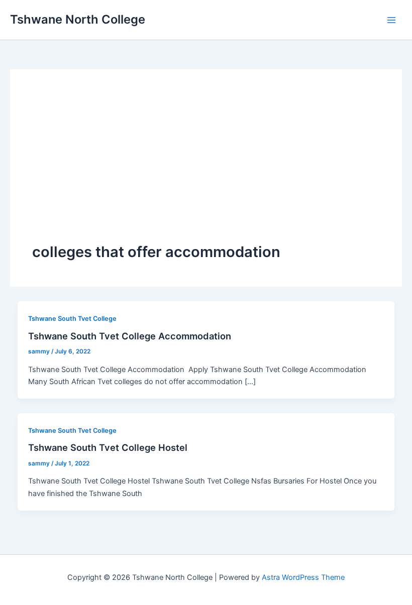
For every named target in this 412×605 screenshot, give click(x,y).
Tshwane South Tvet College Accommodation (129, 335)
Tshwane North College (77, 19)
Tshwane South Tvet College (72, 318)
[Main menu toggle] (391, 20)
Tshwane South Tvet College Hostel (107, 447)
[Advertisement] (206, 166)
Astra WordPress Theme (303, 577)
